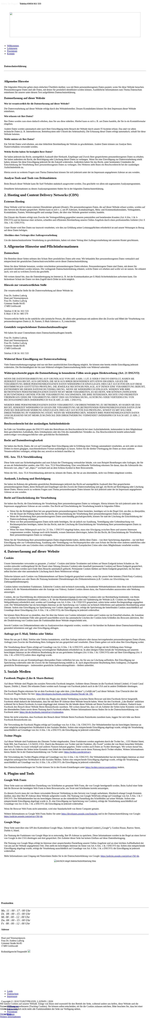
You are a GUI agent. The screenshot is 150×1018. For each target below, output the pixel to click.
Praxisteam (12, 51)
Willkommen (13, 45)
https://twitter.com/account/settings (101, 767)
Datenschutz (12, 993)
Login (10, 991)
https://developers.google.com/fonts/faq (79, 813)
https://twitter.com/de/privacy (77, 752)
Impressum (12, 996)
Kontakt (11, 53)
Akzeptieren (5, 1014)
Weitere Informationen (10, 1016)
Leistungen (12, 48)
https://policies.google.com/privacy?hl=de (23, 816)
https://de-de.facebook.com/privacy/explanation (41, 712)
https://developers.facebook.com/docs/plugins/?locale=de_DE (64, 694)
